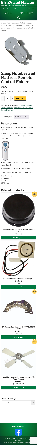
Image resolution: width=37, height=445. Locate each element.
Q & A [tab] (26, 116)
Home (5, 8)
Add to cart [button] (18, 287)
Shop (16, 8)
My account (8, 13)
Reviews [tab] (18, 116)
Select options (18, 238)
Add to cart (20, 98)
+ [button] (12, 99)
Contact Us (30, 8)
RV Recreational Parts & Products (19, 23)
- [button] (2, 99)
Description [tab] (8, 116)
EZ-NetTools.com (22, 442)
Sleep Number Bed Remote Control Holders (17, 25)
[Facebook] (18, 432)
